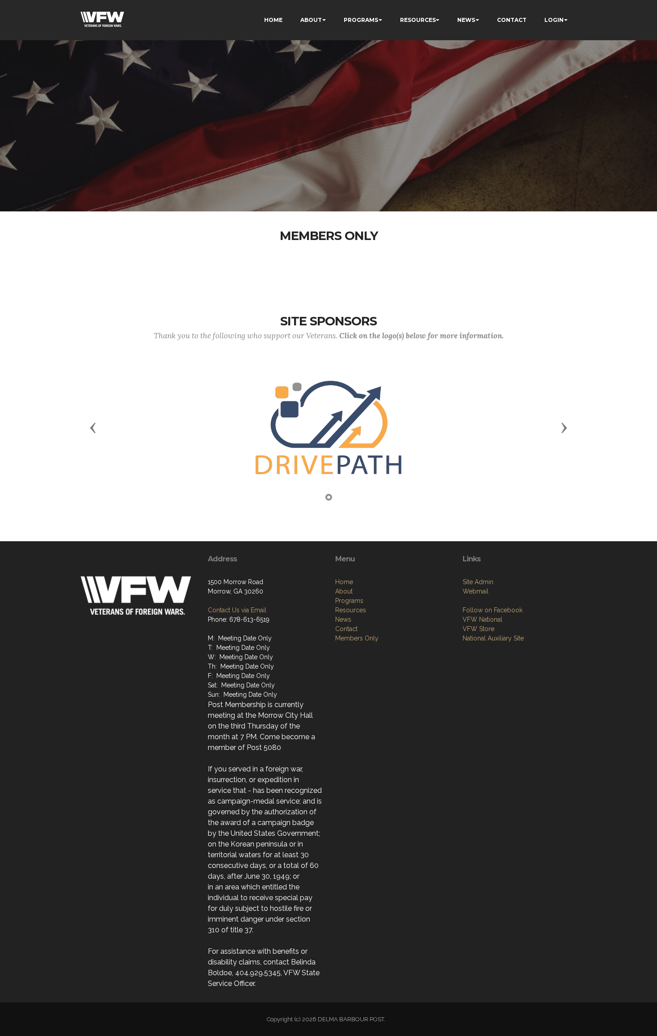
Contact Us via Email (237, 610)
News (343, 619)
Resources (350, 610)
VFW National (482, 619)
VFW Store (478, 628)
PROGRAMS (361, 20)
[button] (93, 427)
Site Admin (478, 581)
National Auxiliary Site (493, 638)
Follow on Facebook (492, 610)
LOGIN (554, 20)
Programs (349, 600)
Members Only (357, 638)
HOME (273, 20)
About (344, 591)
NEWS (466, 20)
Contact (346, 628)
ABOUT (311, 20)
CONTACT (511, 20)
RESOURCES (418, 20)
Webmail (476, 591)
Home (344, 581)
